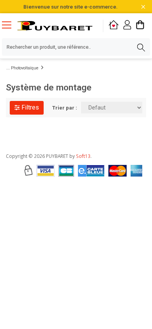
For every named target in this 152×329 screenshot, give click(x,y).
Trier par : (64, 108)
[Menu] (10, 26)
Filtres (29, 107)
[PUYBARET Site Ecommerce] (55, 25)
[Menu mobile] (10, 24)
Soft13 (83, 156)
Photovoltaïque (25, 68)
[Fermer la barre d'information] (143, 7)
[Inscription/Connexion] (127, 26)
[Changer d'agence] (113, 26)
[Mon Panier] (140, 26)
